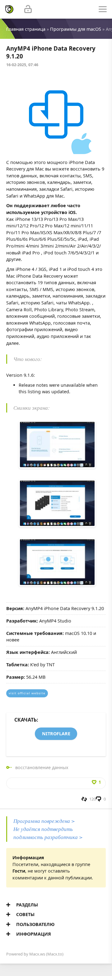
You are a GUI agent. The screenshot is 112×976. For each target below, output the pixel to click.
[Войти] (28, 9)
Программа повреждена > (44, 820)
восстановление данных (41, 767)
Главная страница (25, 29)
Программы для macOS (75, 29)
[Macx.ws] (9, 9)
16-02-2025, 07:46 (22, 64)
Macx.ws (37, 954)
